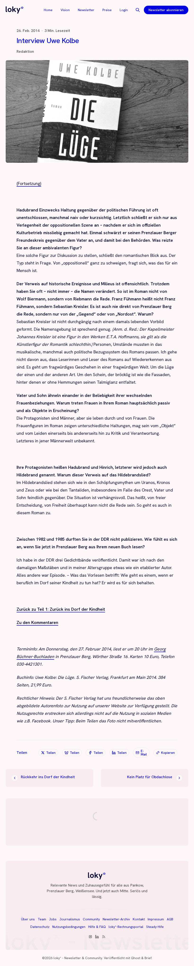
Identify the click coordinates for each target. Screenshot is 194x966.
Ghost (135, 958)
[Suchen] (137, 10)
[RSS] (104, 937)
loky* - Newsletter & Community (77, 958)
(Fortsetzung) (29, 183)
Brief (148, 958)
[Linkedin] (97, 937)
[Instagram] (90, 937)
